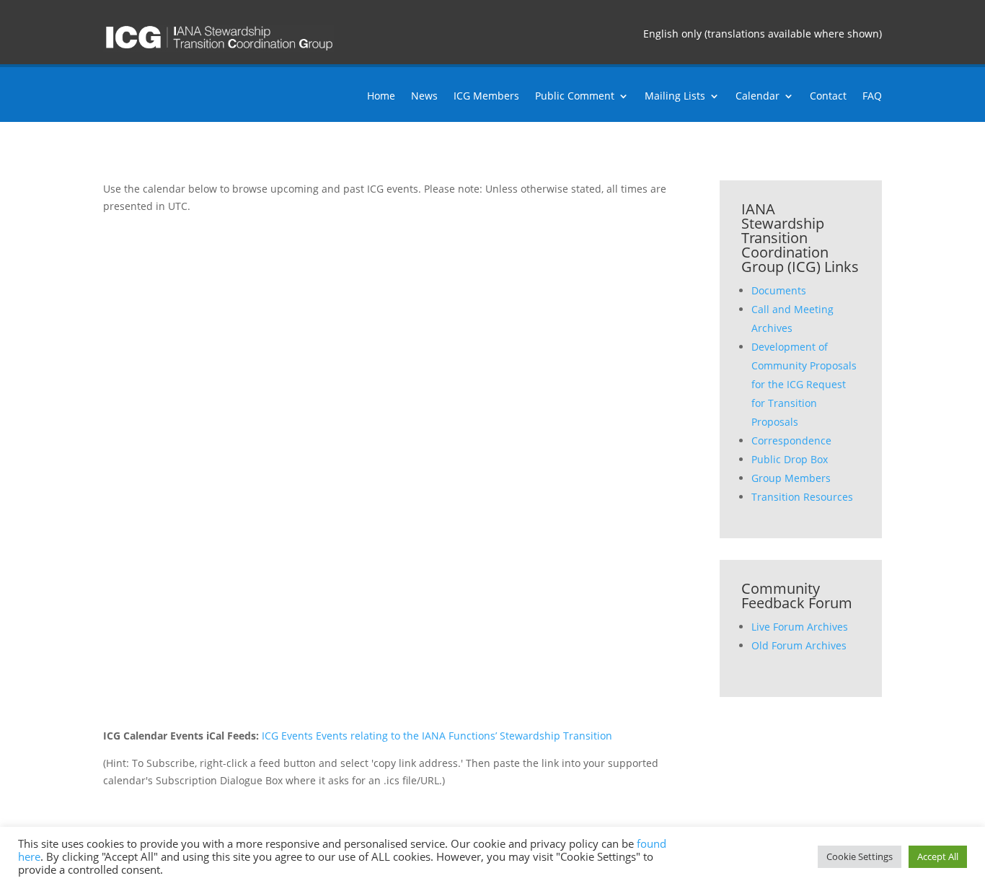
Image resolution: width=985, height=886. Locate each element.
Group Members (791, 478)
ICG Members (486, 96)
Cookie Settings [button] (859, 856)
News (424, 96)
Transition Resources (802, 497)
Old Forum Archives (799, 645)
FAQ (872, 96)
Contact (828, 96)
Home (381, 96)
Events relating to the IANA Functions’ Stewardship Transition (464, 735)
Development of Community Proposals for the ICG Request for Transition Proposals (804, 384)
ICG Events (287, 735)
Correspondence (791, 440)
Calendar (757, 96)
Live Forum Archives (799, 626)
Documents (778, 290)
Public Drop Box (789, 459)
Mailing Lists (675, 96)
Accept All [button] (937, 856)
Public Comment (574, 96)
